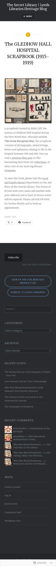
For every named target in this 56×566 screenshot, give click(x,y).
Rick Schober (19, 428)
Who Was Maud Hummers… (28, 444)
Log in (8, 495)
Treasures (10, 170)
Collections (40, 162)
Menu (29, 16)
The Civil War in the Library (32, 446)
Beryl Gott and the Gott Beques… (30, 463)
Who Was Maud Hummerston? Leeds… (29, 438)
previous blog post (22, 157)
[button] (10, 86)
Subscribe (13, 257)
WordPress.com (12, 520)
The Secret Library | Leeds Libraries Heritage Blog (28, 7)
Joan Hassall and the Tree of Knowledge (26, 381)
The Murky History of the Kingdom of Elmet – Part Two (28, 373)
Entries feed (11, 503)
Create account (12, 487)
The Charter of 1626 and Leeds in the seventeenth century (24, 399)
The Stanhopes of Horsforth (19, 406)
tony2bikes (19, 436)
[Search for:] (28, 309)
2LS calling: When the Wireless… (31, 454)
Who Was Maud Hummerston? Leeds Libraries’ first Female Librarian (24, 389)
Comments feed (13, 512)
